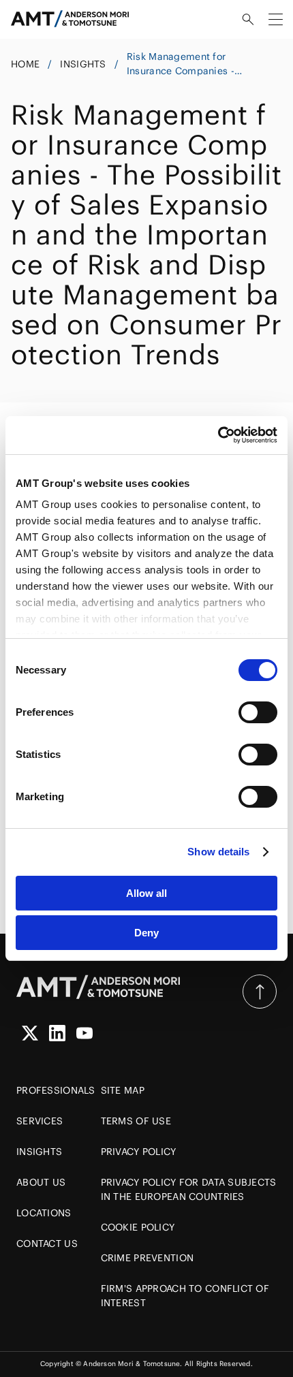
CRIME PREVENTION (147, 1258)
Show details (218, 851)
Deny (146, 932)
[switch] (257, 712)
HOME (25, 64)
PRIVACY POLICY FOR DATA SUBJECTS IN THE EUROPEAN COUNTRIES (189, 1189)
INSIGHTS (83, 64)
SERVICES (39, 1121)
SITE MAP (122, 1090)
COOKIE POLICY (138, 1227)
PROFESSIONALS (55, 1090)
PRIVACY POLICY (138, 1151)
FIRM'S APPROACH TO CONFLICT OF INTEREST (185, 1295)
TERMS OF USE (136, 1121)
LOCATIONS (44, 1213)
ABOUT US (40, 1182)
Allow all (146, 893)
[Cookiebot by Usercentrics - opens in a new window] (217, 435)
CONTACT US (47, 1243)
